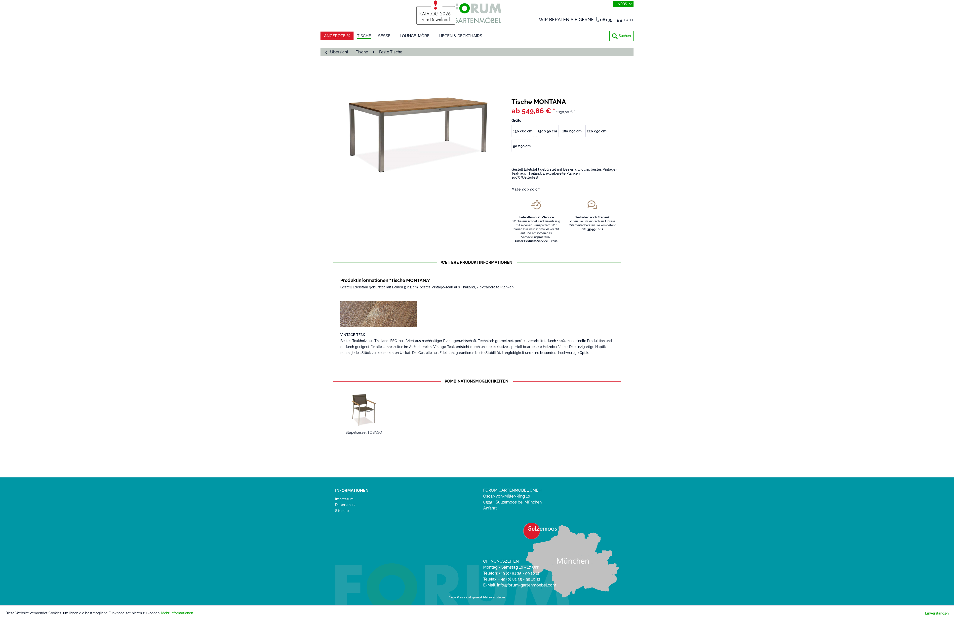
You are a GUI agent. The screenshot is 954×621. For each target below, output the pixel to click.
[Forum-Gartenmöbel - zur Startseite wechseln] (477, 14)
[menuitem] (621, 36)
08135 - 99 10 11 (617, 19)
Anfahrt (490, 508)
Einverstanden (937, 613)
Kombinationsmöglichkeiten (476, 381)
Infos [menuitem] (622, 4)
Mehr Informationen (177, 613)
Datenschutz (345, 505)
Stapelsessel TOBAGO (364, 432)
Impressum (344, 499)
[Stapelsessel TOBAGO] (364, 410)
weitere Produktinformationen (476, 262)
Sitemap (342, 511)
